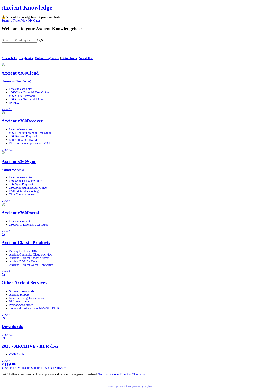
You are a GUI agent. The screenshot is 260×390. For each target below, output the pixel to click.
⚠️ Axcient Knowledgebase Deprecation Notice (32, 17)
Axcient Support (19, 294)
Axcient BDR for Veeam (24, 261)
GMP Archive (17, 354)
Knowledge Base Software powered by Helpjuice (130, 386)
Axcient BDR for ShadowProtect (29, 258)
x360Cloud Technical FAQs (26, 99)
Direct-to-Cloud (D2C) (23, 139)
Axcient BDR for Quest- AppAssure (31, 264)
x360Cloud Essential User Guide (29, 92)
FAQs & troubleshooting (24, 191)
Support (36, 367)
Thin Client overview (22, 194)
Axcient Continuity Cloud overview (30, 254)
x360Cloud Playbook (22, 95)
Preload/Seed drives (21, 304)
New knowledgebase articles (26, 298)
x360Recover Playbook (23, 136)
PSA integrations (19, 301)
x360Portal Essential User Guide (28, 224)
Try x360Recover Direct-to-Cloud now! (122, 374)
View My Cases (30, 20)
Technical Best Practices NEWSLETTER (34, 308)
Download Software (53, 367)
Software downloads (21, 291)
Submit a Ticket (11, 20)
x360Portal (8, 367)
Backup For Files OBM (23, 251)
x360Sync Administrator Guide (28, 187)
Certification (22, 367)
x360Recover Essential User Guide (30, 132)
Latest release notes (20, 89)
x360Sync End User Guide (25, 180)
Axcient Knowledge (27, 7)
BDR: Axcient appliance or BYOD (30, 143)
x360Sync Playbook (21, 184)
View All (7, 109)
